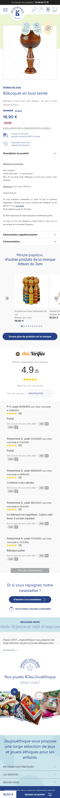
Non (13, 427)
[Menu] (5, 10)
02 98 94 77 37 (42, 2)
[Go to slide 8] (37, 326)
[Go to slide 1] (22, 326)
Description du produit (16, 153)
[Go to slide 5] (30, 326)
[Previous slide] (7, 298)
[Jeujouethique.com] (17, 19)
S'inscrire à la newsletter (27, 599)
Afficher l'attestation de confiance (30, 362)
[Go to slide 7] (34, 326)
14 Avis (18, 110)
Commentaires (11, 241)
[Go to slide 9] (39, 326)
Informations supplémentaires (20, 234)
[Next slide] (56, 298)
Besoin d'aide (11, 782)
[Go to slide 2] (24, 326)
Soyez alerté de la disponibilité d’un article (27, 128)
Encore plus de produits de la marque (30, 336)
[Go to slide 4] (28, 326)
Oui (43, 424)
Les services (10, 774)
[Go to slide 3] (26, 326)
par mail (20, 206)
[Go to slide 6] (32, 326)
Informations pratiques (18, 766)
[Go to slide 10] (41, 326)
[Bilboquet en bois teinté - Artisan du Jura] (31, 291)
